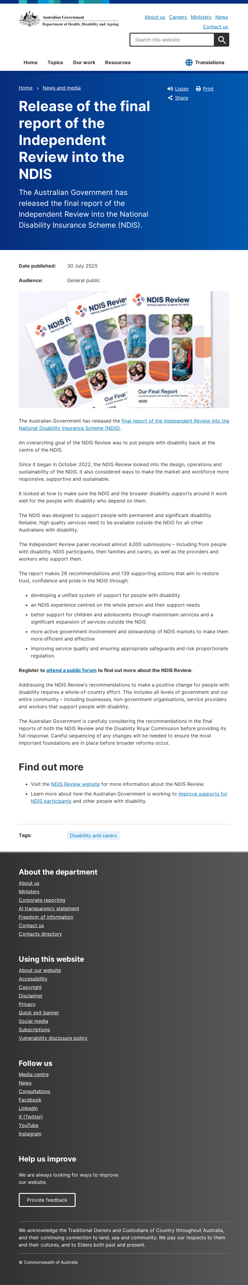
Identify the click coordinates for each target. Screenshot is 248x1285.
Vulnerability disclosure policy (53, 1038)
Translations (209, 62)
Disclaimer (31, 996)
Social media (33, 1021)
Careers (178, 17)
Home (31, 62)
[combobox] (172, 40)
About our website (40, 970)
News (221, 17)
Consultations (34, 1091)
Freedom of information (46, 917)
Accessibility (33, 979)
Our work (84, 62)
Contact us (215, 27)
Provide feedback (47, 1200)
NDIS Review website (75, 784)
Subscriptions (34, 1029)
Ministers (201, 17)
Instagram (30, 1134)
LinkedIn (28, 1108)
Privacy (27, 1004)
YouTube (28, 1125)
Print (208, 89)
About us (155, 17)
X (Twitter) (31, 1117)
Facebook (30, 1100)
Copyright (30, 987)
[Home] (69, 19)
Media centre (34, 1074)
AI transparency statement (49, 908)
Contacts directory (40, 934)
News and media (62, 88)
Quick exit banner (39, 1013)
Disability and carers (93, 835)
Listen (182, 89)
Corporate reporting (42, 900)
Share (181, 98)
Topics (55, 62)
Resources (118, 62)
